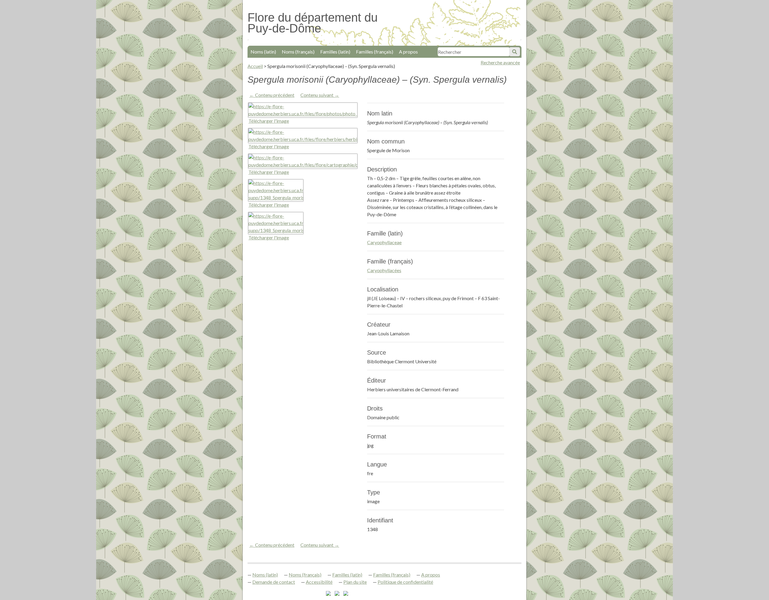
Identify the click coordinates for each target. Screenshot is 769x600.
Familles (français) (374, 51)
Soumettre (514, 51)
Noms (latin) (263, 51)
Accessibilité (319, 582)
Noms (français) (298, 51)
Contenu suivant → (319, 95)
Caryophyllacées (384, 270)
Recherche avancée (500, 62)
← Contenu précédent (271, 95)
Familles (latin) (335, 51)
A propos (408, 51)
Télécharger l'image (268, 121)
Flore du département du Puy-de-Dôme (313, 23)
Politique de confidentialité (405, 582)
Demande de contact (273, 582)
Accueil (255, 66)
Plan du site (355, 582)
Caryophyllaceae (384, 242)
